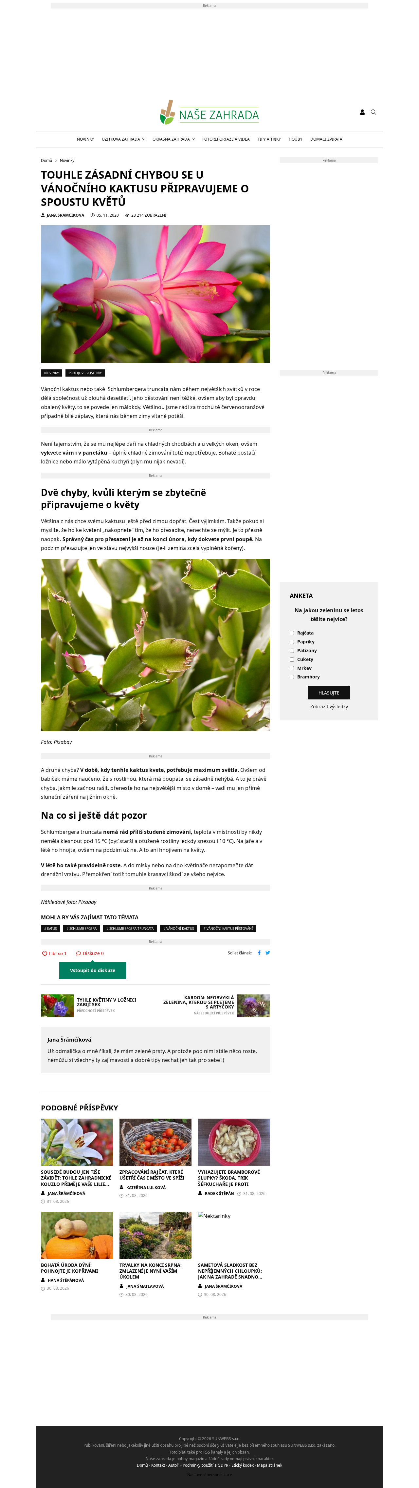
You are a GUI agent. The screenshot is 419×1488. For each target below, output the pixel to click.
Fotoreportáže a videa (226, 139)
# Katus (50, 928)
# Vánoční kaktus (178, 928)
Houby (295, 139)
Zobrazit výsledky (329, 706)
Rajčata (305, 633)
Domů (142, 1465)
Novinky (85, 139)
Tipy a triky (269, 139)
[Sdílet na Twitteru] (267, 953)
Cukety (305, 659)
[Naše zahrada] (209, 112)
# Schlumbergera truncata (130, 928)
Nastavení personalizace (209, 1475)
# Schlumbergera (81, 928)
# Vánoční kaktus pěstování (228, 928)
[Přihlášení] (362, 112)
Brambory (308, 677)
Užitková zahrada (121, 139)
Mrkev (304, 668)
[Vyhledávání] (373, 112)
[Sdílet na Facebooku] (259, 953)
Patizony (307, 651)
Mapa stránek (269, 1465)
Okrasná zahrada (171, 139)
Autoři (173, 1465)
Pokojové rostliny (85, 373)
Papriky (306, 642)
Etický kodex (242, 1465)
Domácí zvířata (326, 139)
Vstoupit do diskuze (92, 970)
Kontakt (158, 1465)
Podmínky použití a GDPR (205, 1465)
